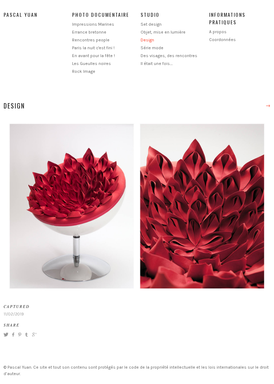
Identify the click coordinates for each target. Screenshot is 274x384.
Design (147, 39)
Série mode (152, 47)
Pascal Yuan (20, 14)
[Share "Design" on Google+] (33, 335)
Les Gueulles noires (91, 63)
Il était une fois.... (157, 63)
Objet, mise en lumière (163, 32)
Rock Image (83, 71)
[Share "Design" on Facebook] (13, 335)
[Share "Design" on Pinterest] (19, 335)
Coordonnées (222, 39)
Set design (151, 24)
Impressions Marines (93, 24)
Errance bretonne (89, 32)
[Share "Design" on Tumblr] (26, 335)
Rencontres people (91, 39)
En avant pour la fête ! (93, 55)
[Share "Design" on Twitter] (7, 335)
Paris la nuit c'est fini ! (93, 47)
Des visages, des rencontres (169, 55)
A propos (218, 31)
